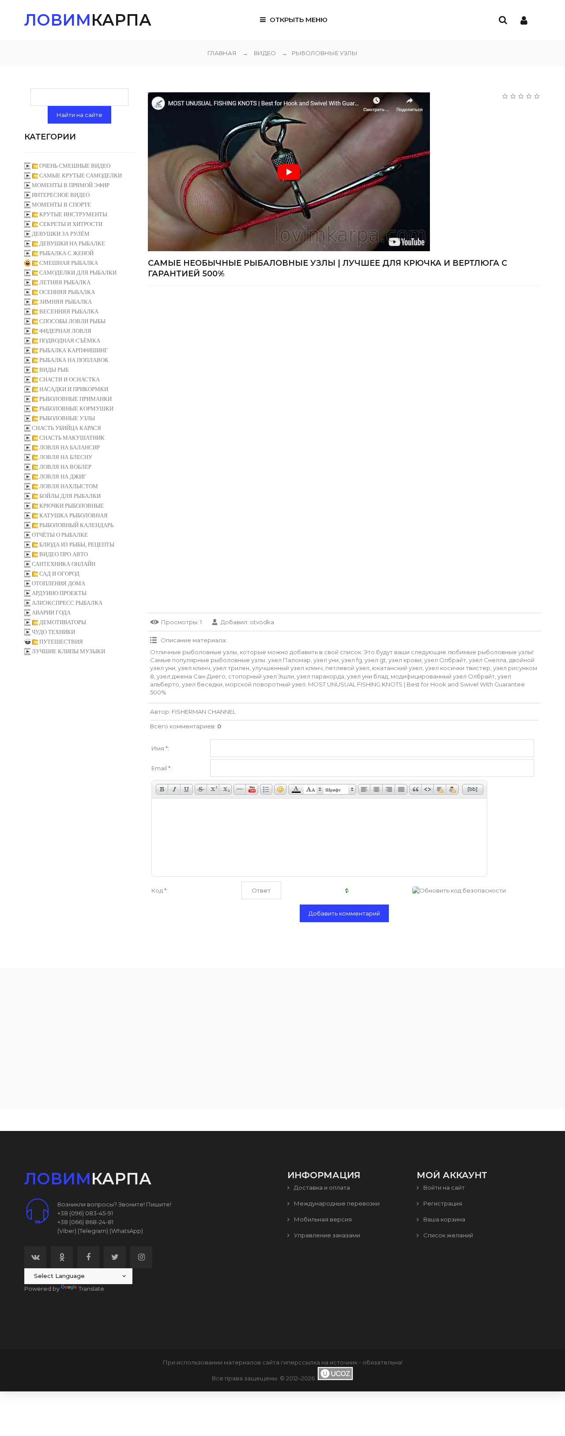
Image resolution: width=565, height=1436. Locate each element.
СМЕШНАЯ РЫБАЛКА (68, 263)
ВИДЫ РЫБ (53, 369)
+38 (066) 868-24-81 (85, 1221)
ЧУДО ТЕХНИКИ (53, 632)
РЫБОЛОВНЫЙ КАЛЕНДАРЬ (76, 525)
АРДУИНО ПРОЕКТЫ (59, 593)
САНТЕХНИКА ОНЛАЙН (63, 564)
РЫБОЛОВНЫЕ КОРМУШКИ (76, 408)
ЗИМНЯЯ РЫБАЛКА (65, 301)
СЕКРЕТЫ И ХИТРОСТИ (70, 224)
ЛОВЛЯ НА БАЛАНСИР (69, 447)
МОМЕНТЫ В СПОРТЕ (61, 204)
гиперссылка (300, 1362)
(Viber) (66, 1230)
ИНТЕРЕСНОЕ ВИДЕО (61, 195)
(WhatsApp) (126, 1230)
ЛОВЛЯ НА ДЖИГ (63, 476)
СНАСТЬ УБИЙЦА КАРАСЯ (66, 428)
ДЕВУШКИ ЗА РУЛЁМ (61, 233)
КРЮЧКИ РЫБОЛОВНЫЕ (71, 505)
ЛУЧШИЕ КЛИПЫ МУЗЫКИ (68, 651)
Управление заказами (326, 1235)
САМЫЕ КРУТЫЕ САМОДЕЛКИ (80, 175)
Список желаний (447, 1235)
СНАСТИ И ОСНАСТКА (69, 379)
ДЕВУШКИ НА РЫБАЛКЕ (72, 243)
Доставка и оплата (321, 1187)
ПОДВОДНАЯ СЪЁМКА (69, 340)
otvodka (262, 622)
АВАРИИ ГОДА (51, 612)
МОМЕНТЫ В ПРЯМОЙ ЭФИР (70, 185)
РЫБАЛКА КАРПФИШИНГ (73, 350)
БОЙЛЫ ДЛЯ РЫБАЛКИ (70, 496)
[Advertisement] (344, 354)
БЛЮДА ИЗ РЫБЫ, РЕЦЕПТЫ (76, 544)
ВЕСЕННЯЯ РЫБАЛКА (68, 311)
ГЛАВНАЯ (222, 53)
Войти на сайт (443, 1187)
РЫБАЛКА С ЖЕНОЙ (66, 253)
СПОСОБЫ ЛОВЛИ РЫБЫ (72, 321)
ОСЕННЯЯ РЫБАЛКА (67, 292)
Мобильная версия (322, 1219)
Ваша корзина (443, 1219)
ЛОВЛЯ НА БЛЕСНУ (65, 457)
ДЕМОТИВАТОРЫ (62, 622)
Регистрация (442, 1203)
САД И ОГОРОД (59, 573)
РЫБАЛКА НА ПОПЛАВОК (74, 360)
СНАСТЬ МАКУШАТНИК (72, 437)
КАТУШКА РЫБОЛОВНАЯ (73, 515)
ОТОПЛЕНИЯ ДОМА (58, 583)
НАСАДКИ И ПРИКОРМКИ (73, 389)
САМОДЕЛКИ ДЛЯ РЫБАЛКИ (78, 272)
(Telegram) (93, 1230)
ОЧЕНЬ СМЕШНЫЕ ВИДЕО (74, 165)
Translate (91, 1288)
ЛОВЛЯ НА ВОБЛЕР (65, 467)
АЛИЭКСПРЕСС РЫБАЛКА (67, 602)
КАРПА (87, 20)
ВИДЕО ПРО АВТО (63, 554)
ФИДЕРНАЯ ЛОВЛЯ (65, 331)
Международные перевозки (336, 1203)
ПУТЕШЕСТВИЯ (61, 641)
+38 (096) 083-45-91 (85, 1213)
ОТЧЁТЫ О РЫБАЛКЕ (60, 534)
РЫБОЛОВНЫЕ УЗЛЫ (320, 53)
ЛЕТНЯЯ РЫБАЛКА (64, 282)
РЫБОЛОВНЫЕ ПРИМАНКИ (75, 399)
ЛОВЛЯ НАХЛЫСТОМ (68, 486)
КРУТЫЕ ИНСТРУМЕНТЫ (73, 214)
